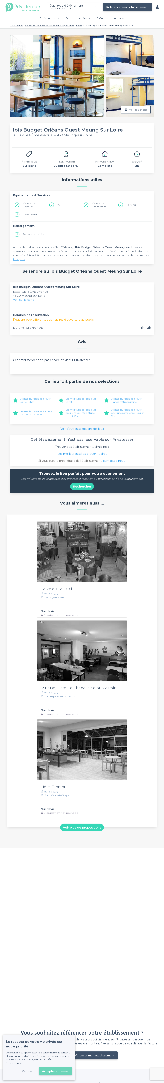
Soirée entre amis (49, 18)
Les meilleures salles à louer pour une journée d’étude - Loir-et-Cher (81, 413)
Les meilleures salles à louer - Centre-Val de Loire (36, 413)
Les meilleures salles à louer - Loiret (82, 454)
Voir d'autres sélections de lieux (82, 429)
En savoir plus (14, 1062)
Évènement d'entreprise (110, 18)
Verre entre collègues (78, 18)
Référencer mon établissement (127, 7)
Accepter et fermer (55, 1071)
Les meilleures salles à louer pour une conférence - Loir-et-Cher (128, 413)
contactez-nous (114, 461)
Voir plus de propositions (82, 827)
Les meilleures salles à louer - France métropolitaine (127, 400)
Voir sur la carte (23, 299)
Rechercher (82, 486)
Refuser (27, 1071)
